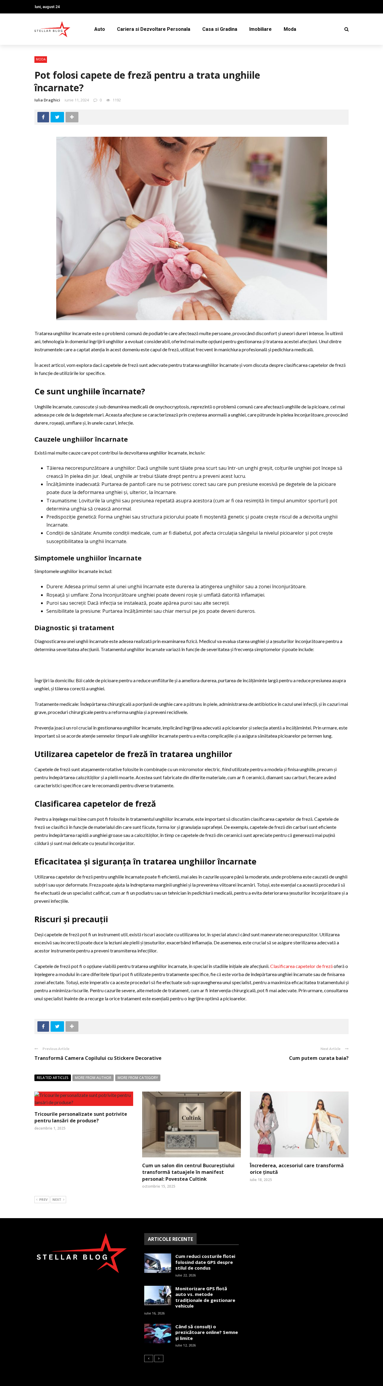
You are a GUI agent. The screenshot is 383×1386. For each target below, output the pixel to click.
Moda (290, 29)
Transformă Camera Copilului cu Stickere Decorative (98, 1058)
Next (56, 1199)
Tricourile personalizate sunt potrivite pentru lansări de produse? (80, 1117)
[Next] (158, 1358)
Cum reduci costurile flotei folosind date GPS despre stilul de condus (205, 1262)
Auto (99, 29)
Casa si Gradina (219, 29)
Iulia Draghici (47, 100)
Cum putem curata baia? (319, 1058)
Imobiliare (260, 29)
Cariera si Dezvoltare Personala (153, 29)
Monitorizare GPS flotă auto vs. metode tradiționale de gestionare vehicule (205, 1297)
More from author (93, 1077)
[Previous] (148, 1358)
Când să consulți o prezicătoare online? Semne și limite (206, 1332)
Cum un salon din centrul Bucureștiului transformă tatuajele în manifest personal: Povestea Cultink (188, 1172)
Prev (43, 1199)
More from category (138, 1077)
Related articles (53, 1077)
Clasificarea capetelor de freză (301, 966)
